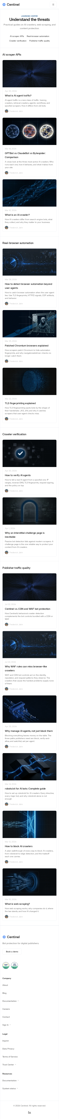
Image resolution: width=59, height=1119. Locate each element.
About (5, 985)
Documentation (11, 1002)
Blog (4, 993)
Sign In (7, 1026)
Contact (6, 1017)
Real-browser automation (38, 36)
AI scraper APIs (17, 36)
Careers (6, 1009)
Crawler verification (17, 40)
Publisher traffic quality (39, 40)
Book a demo (12, 951)
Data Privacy (8, 1048)
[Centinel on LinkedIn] (29, 1112)
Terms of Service (10, 1056)
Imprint (5, 1040)
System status (10, 1089)
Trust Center (9, 1065)
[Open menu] (53, 4)
